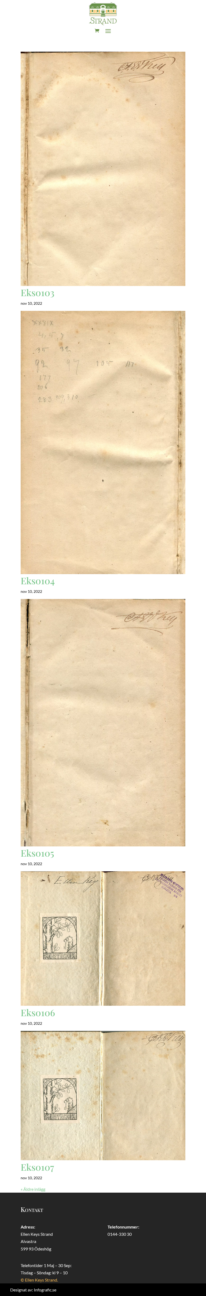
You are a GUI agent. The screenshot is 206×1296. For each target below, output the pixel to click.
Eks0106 (38, 1012)
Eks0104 (38, 580)
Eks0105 (37, 853)
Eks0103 (37, 292)
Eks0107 (37, 1167)
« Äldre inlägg (33, 1189)
